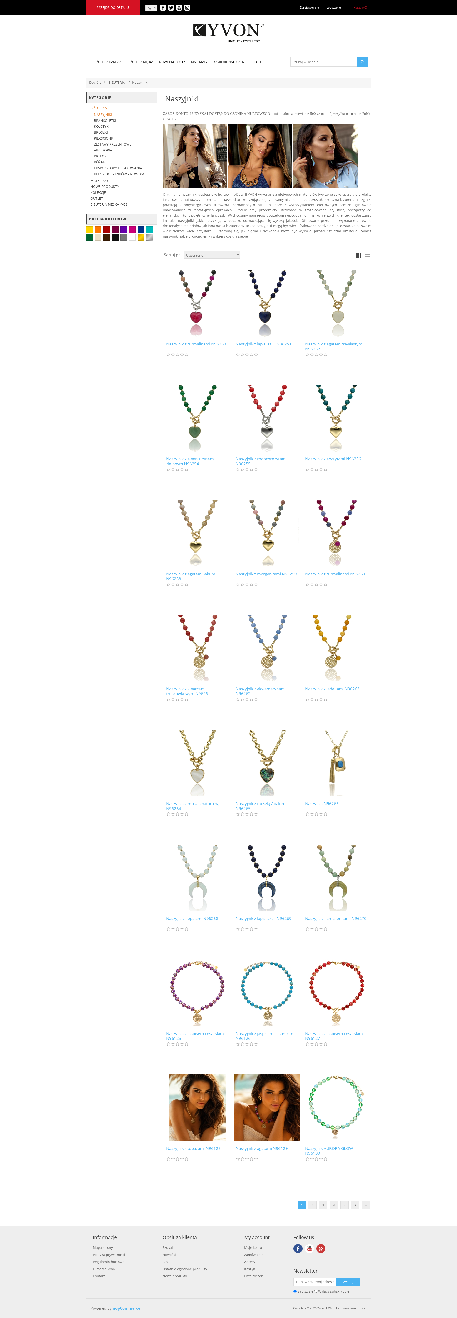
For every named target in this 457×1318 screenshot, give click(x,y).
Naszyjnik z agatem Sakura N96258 (190, 576)
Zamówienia (253, 1254)
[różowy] (132, 229)
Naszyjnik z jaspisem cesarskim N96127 (334, 1036)
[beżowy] (98, 237)
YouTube (309, 1248)
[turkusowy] (149, 229)
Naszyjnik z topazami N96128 (193, 1148)
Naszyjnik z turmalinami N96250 (196, 344)
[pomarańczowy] (98, 229)
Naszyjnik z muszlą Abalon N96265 (260, 806)
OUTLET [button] (257, 62)
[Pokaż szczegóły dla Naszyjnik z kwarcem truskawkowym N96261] (197, 648)
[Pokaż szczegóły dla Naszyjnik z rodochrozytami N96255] (267, 418)
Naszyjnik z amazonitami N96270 (336, 918)
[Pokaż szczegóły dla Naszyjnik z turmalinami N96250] (197, 303)
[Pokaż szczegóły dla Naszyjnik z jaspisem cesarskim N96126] (267, 992)
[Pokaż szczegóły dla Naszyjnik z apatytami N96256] (336, 418)
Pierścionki (104, 138)
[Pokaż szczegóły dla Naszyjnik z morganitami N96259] (267, 533)
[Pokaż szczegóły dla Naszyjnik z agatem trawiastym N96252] (336, 303)
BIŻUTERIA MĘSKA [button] (140, 62)
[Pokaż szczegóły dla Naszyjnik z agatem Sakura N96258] (197, 533)
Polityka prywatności (109, 1254)
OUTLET (96, 198)
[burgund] (115, 229)
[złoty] (141, 237)
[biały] (132, 237)
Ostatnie (366, 1205)
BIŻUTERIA (98, 108)
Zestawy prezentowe (112, 144)
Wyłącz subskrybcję (333, 1291)
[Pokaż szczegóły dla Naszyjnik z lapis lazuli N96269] (267, 877)
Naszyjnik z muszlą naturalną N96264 (192, 806)
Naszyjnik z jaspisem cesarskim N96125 (195, 1036)
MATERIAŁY (99, 180)
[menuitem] (107, 61)
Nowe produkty (104, 186)
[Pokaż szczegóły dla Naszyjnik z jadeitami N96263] (336, 648)
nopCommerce (126, 1308)
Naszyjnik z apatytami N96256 (333, 459)
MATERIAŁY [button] (199, 62)
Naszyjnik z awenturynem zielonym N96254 (190, 461)
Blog (166, 1262)
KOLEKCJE (98, 192)
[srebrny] (149, 237)
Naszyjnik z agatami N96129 (262, 1148)
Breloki (101, 156)
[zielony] (89, 237)
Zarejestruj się (309, 7)
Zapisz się (305, 1291)
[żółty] (89, 229)
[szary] (123, 237)
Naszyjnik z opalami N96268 (192, 918)
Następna (355, 1205)
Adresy (249, 1262)
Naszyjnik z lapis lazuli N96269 (264, 918)
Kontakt (99, 1276)
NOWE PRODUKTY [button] (172, 62)
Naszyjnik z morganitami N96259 (266, 574)
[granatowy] (141, 229)
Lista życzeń (253, 1276)
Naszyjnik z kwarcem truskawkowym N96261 (188, 691)
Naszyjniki (103, 114)
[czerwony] (106, 229)
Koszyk (249, 1269)
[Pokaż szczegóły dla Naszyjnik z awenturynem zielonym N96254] (197, 418)
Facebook (298, 1248)
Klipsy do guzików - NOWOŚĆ (119, 174)
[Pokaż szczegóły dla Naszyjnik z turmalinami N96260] (336, 533)
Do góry (95, 82)
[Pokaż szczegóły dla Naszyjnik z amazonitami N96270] (336, 877)
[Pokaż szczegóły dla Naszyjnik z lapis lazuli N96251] (267, 303)
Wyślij (348, 1281)
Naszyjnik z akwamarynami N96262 (261, 691)
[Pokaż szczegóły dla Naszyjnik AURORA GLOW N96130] (336, 1107)
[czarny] (115, 237)
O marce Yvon (104, 1269)
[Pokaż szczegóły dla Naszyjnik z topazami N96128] (197, 1107)
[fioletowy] (123, 229)
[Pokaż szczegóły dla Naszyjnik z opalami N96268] (197, 877)
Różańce (101, 162)
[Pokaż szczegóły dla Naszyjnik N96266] (336, 763)
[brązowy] (106, 237)
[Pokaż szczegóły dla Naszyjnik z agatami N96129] (267, 1107)
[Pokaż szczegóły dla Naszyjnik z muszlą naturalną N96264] (197, 763)
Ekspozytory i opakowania (118, 168)
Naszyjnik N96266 (322, 803)
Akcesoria (103, 150)
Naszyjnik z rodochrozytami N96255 (261, 461)
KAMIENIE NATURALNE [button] (230, 62)
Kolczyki (101, 126)
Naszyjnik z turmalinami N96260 (335, 574)
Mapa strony (103, 1247)
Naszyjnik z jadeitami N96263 (332, 688)
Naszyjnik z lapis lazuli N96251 (264, 344)
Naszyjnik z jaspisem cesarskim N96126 (264, 1036)
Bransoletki (105, 120)
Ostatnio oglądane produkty (185, 1269)
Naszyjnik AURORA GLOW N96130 (329, 1151)
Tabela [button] (359, 255)
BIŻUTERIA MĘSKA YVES (109, 204)
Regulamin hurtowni (109, 1262)
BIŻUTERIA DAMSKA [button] (107, 62)
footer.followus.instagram (320, 1248)
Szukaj (168, 1247)
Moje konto (253, 1247)
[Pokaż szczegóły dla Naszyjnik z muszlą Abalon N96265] (267, 763)
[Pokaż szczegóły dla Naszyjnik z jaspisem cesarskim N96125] (197, 992)
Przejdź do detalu (112, 7)
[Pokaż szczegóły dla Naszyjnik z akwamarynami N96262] (267, 648)
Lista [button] (367, 255)
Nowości (169, 1254)
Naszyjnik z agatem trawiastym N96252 (333, 346)
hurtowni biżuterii (232, 194)
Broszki (101, 132)
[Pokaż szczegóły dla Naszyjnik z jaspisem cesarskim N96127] (336, 992)
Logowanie (334, 7)
